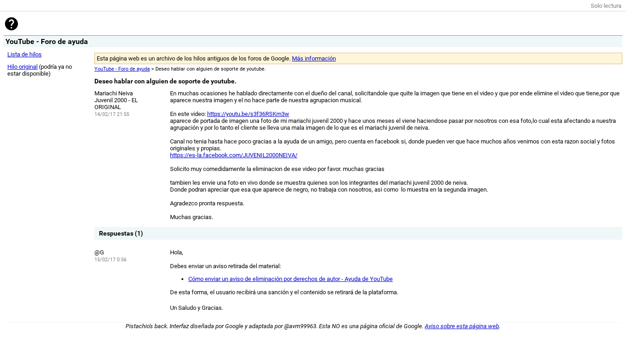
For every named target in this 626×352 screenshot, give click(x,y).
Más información (314, 58)
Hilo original (22, 66)
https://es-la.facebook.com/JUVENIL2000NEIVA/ (233, 155)
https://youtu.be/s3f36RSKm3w (248, 113)
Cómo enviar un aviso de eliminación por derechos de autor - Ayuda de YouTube (290, 278)
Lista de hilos (24, 54)
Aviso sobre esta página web (462, 326)
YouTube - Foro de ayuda (122, 69)
